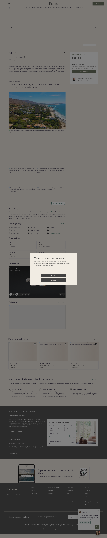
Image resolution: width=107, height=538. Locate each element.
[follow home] (61, 53)
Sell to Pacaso (52, 496)
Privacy (87, 502)
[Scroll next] (95, 27)
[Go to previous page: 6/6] (94, 339)
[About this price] (24, 57)
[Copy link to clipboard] (64, 53)
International (33, 499)
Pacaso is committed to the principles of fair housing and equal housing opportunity (53, 525)
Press (86, 499)
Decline (53, 280)
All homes (32, 490)
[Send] (97, 527)
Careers (87, 493)
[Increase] (74, 436)
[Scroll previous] (11, 27)
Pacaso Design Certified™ (47, 212)
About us (87, 490)
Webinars (69, 496)
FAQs (68, 493)
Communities (70, 502)
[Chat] (98, 533)
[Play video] (37, 110)
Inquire (98, 3)
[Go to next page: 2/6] (98, 339)
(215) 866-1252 (86, 80)
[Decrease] (70, 436)
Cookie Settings (94, 502)
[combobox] (54, 428)
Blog (68, 499)
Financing (50, 493)
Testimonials (70, 490)
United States (33, 496)
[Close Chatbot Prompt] (98, 511)
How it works (51, 490)
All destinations (34, 493)
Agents (87, 496)
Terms (86, 504)
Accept (53, 275)
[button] (53, 27)
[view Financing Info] (50, 443)
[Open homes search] (89, 3)
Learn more (95, 379)
